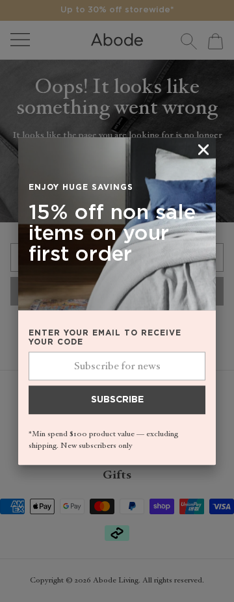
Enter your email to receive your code (105, 338)
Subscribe (117, 400)
